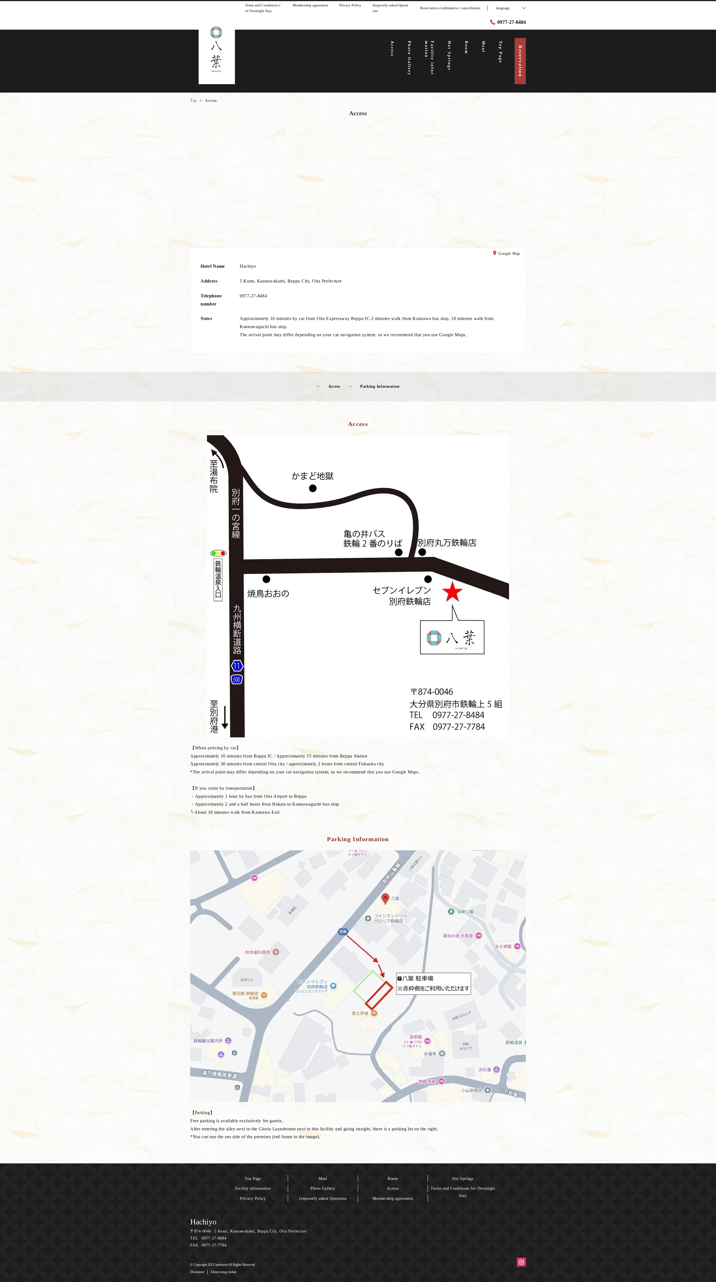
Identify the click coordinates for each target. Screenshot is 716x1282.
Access (334, 386)
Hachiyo (203, 1221)
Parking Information (379, 386)
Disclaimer (197, 1272)
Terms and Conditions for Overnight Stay (463, 1192)
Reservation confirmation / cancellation (450, 8)
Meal (323, 1179)
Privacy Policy (253, 1198)
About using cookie (223, 1272)
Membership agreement (393, 1198)
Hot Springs (463, 1179)
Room (393, 1179)
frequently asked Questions (323, 1198)
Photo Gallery (322, 1188)
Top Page (253, 1179)
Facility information (253, 1188)
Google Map (509, 253)
